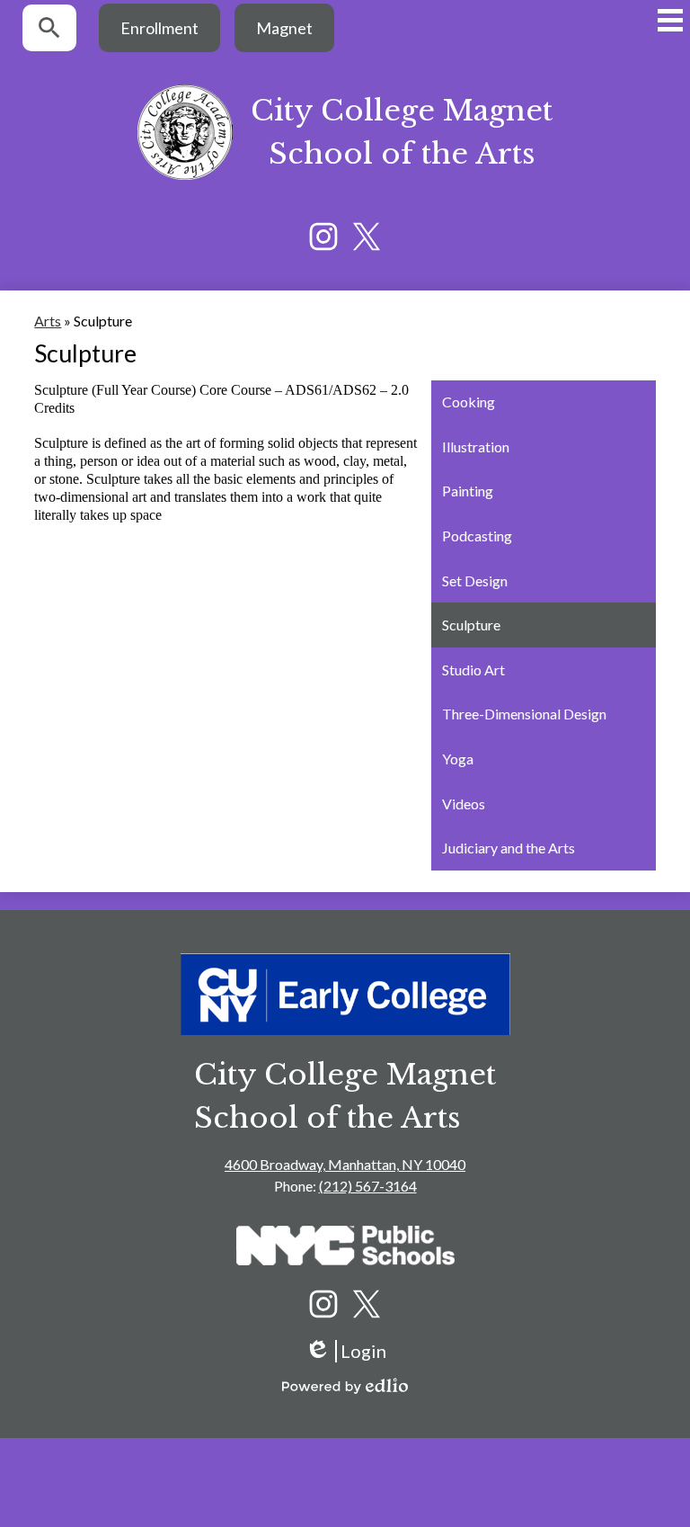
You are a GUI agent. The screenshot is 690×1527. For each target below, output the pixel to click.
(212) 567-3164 (368, 1185)
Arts (47, 320)
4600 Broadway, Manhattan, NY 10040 (345, 1164)
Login (345, 1351)
